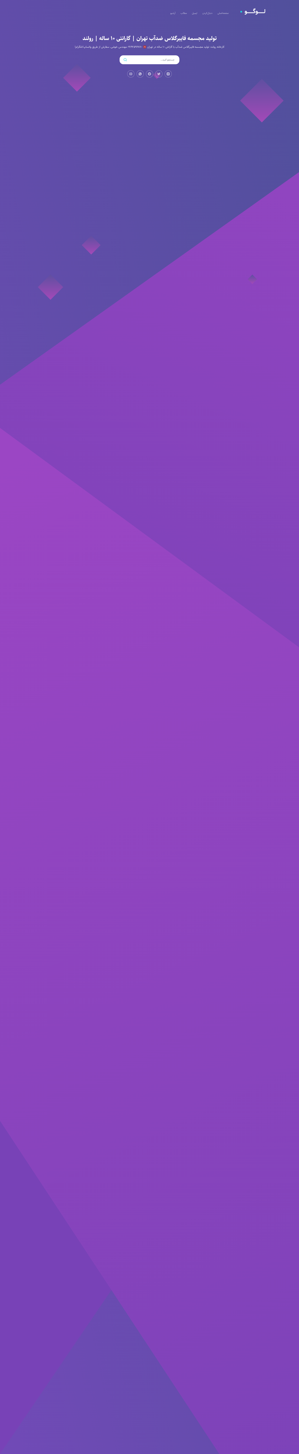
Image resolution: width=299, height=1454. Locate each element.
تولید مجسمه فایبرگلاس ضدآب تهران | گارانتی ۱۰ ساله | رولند (150, 38)
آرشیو (173, 13)
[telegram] (149, 73)
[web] (130, 73)
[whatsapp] (140, 73)
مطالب (183, 13)
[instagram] (168, 73)
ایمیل (194, 13)
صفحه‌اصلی (223, 13)
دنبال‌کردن (207, 13)
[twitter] (158, 73)
